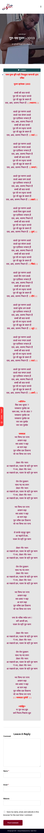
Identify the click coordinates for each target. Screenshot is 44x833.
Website (6, 799)
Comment (7, 736)
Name (5, 771)
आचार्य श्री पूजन (22, 34)
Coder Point (33, 830)
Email (5, 785)
